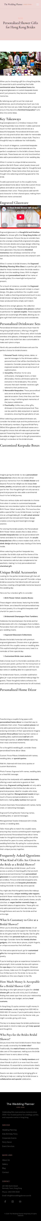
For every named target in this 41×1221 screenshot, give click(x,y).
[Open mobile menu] (37, 4)
